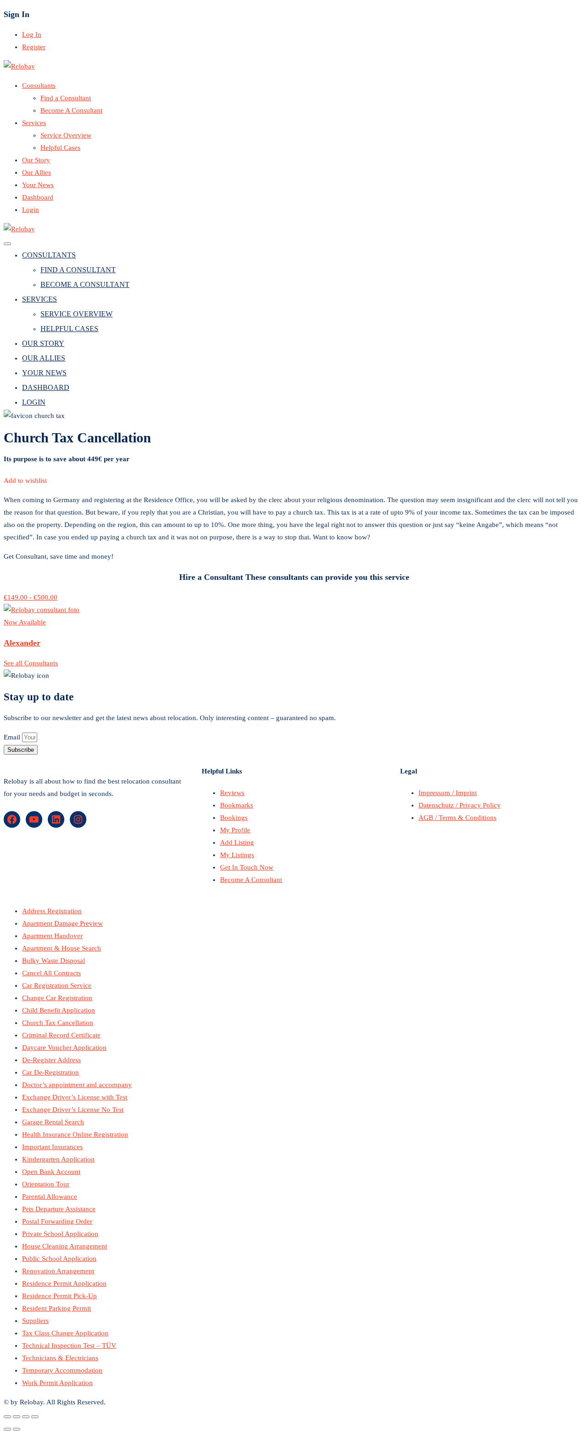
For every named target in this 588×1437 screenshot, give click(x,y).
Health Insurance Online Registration (75, 1134)
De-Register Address (51, 1060)
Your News (38, 185)
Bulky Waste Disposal (53, 960)
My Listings (237, 855)
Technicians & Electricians (60, 1358)
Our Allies (36, 172)
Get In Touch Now (246, 867)
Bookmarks (236, 805)
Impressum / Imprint (447, 792)
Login (30, 209)
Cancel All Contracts (51, 973)
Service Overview (65, 135)
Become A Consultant (71, 110)
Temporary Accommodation (62, 1370)
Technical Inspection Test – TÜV (69, 1345)
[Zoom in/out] (35, 1416)
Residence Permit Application (64, 1283)
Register (33, 47)
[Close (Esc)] (7, 1416)
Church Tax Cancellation (57, 1022)
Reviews (232, 792)
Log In (31, 34)
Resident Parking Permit (56, 1308)
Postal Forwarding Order (57, 1221)
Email (13, 737)
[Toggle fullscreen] (25, 1416)
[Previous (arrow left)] (7, 1429)
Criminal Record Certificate (61, 1035)
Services (34, 122)
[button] (25, 480)
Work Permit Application (57, 1382)
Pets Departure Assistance (59, 1209)
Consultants (39, 85)
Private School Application (60, 1233)
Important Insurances (52, 1147)
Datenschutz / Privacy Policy (459, 805)
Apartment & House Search (61, 948)
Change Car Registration (57, 998)
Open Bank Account (51, 1171)
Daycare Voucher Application (64, 1047)
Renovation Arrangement (58, 1271)
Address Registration (52, 911)
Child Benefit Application (58, 1010)
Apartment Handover (52, 935)
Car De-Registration (50, 1072)
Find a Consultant (65, 98)
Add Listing (237, 842)
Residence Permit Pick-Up (59, 1296)
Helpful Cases (60, 147)
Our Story (36, 160)
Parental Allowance (49, 1196)
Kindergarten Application (58, 1159)
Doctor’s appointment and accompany (77, 1084)
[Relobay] (19, 66)
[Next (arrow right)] (16, 1429)
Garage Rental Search (53, 1122)
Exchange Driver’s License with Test (74, 1097)
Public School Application (59, 1258)
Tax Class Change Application (65, 1333)
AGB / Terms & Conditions (457, 817)
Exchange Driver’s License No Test (73, 1109)
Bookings (234, 817)
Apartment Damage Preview (62, 923)
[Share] (16, 1416)
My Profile (235, 830)
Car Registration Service (56, 985)
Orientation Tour (45, 1184)
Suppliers (35, 1320)
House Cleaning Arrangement (64, 1246)
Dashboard (37, 197)
